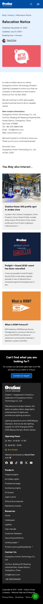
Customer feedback (13, 533)
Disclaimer (19, 597)
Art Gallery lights (12, 479)
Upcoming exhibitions (14, 538)
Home (7, 515)
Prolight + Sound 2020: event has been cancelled (19, 267)
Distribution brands (13, 506)
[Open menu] (38, 4)
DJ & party (9, 492)
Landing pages (11, 542)
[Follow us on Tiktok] (16, 462)
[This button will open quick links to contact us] (35, 596)
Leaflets (8, 524)
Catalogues (10, 520)
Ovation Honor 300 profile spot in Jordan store (21, 208)
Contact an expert (21, 376)
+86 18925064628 (13, 579)
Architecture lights (13, 488)
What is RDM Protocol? (16, 324)
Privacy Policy (7, 597)
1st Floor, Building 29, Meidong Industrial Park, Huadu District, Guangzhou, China (18, 567)
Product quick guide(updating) (18, 547)
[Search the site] (31, 4)
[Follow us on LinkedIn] (21, 462)
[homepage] (13, 388)
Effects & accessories (14, 501)
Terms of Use (30, 597)
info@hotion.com (12, 575)
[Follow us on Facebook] (6, 462)
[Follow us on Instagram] (11, 462)
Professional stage (12, 483)
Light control (10, 497)
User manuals (10, 529)
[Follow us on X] (26, 462)
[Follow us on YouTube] (31, 462)
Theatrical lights (11, 474)
